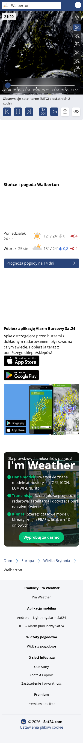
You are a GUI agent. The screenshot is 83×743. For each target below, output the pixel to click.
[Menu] (78, 5)
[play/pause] (18, 111)
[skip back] (7, 111)
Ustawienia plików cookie (41, 727)
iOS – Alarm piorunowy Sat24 (41, 626)
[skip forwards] (29, 111)
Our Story (41, 666)
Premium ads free (41, 704)
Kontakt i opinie (42, 675)
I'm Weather (41, 597)
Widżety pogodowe (41, 646)
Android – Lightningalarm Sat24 (41, 617)
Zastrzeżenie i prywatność (41, 683)
